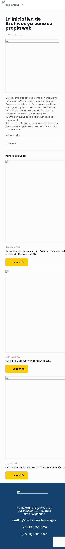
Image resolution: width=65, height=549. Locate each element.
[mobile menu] (60, 5)
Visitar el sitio (13, 135)
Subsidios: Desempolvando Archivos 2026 (28, 360)
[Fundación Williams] (13, 5)
